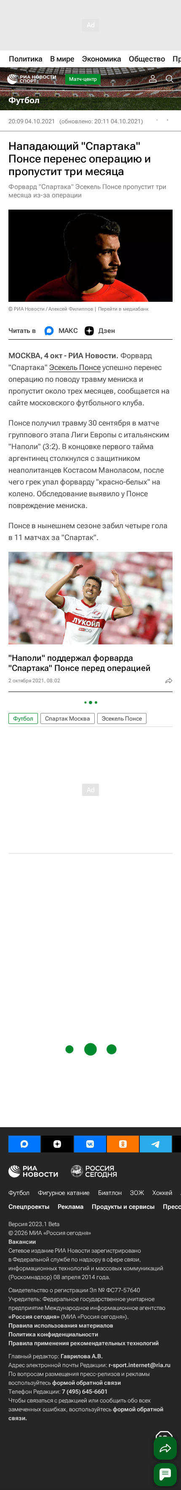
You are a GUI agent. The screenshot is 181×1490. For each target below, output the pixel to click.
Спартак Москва (67, 718)
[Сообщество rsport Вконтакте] (90, 1144)
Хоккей (162, 1193)
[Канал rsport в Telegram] (156, 1144)
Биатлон (110, 1193)
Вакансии (22, 1241)
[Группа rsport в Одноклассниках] (123, 1144)
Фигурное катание (64, 1193)
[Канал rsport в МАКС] (24, 1144)
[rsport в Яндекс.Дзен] (57, 1144)
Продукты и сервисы (123, 1207)
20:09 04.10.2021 (31, 121)
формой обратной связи (86, 1382)
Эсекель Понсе (75, 367)
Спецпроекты (28, 1207)
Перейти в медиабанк (123, 309)
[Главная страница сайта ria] (9, 79)
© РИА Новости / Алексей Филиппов (50, 309)
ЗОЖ (137, 1193)
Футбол (23, 718)
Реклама (70, 1207)
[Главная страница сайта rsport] (50, 79)
